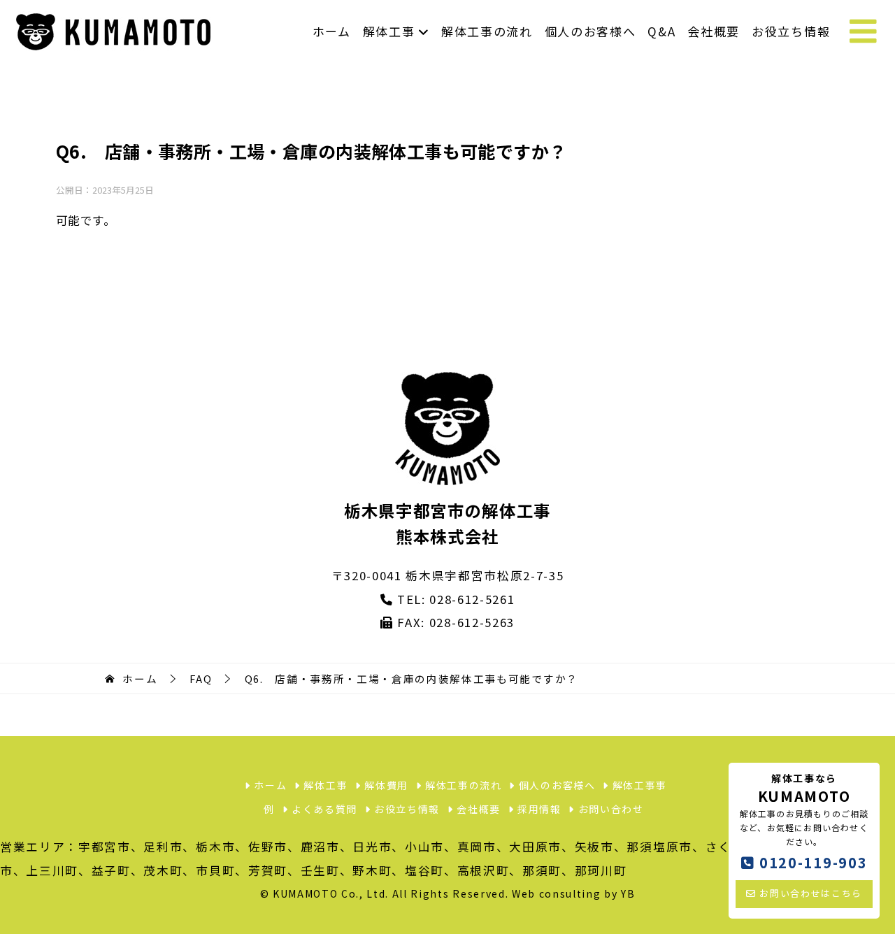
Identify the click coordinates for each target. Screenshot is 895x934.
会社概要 (713, 31)
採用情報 (537, 809)
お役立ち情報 (791, 31)
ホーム (332, 31)
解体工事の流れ (487, 31)
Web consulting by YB (574, 893)
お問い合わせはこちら (809, 893)
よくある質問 (322, 809)
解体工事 (391, 31)
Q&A (661, 31)
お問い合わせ (609, 809)
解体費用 (384, 785)
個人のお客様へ (590, 31)
